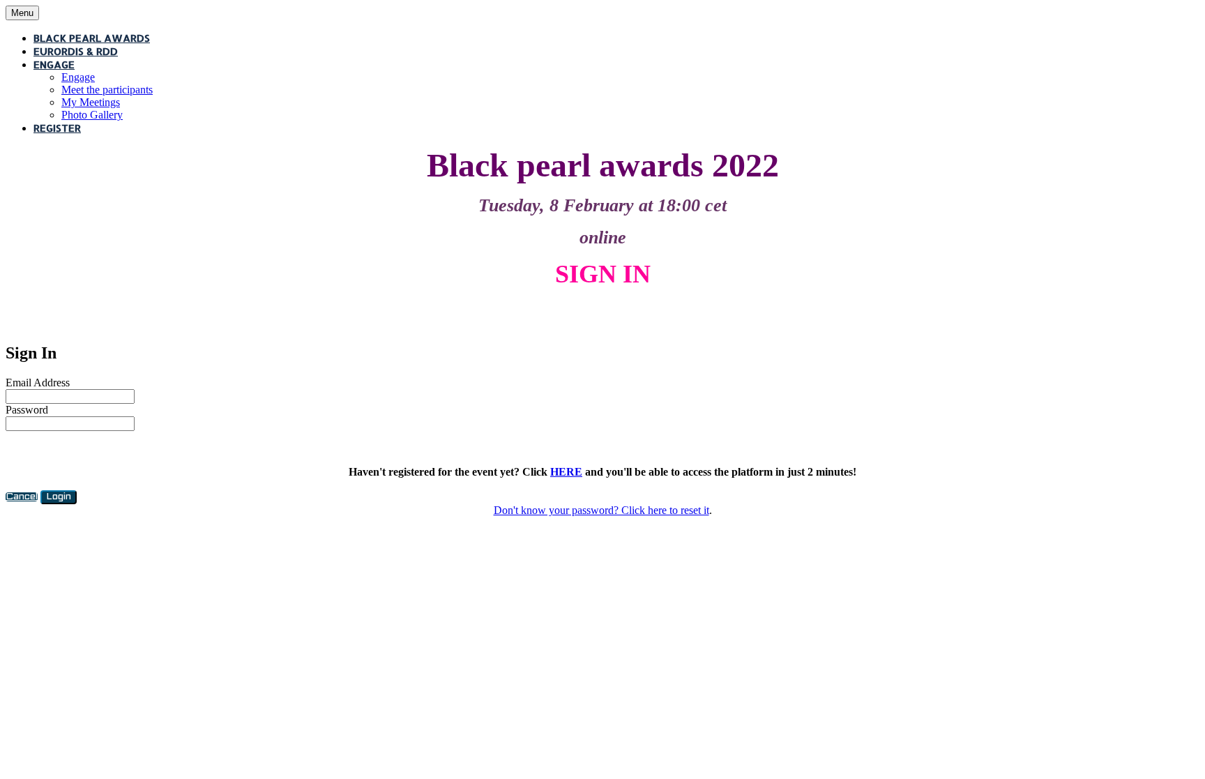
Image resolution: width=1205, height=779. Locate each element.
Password (27, 410)
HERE (566, 472)
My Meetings (90, 102)
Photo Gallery (92, 115)
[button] (22, 496)
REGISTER (57, 128)
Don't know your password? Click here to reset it (601, 510)
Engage (54, 64)
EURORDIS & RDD (75, 51)
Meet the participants (107, 90)
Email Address (38, 382)
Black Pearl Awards (91, 38)
